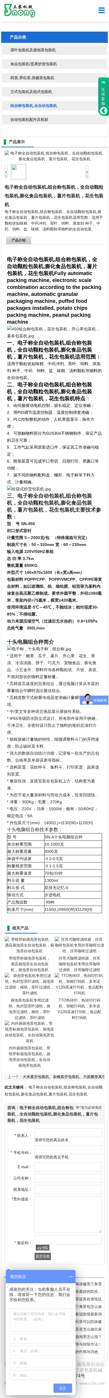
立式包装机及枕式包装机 (31, 92)
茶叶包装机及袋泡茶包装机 (33, 50)
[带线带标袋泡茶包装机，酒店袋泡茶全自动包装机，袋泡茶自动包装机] (30, 951)
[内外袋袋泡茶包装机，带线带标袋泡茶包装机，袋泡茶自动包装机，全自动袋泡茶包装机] (30, 1041)
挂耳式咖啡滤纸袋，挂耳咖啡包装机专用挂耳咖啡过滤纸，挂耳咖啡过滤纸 (79, 964)
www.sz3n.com (92, 1383)
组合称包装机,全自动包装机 (33, 105)
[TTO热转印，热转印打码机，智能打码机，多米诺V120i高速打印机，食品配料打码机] (80, 993)
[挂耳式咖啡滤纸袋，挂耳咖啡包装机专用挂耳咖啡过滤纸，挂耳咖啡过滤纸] (80, 951)
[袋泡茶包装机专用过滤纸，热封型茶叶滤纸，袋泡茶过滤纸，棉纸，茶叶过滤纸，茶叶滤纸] (30, 993)
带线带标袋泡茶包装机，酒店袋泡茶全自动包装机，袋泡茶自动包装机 (29, 964)
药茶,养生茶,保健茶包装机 (32, 78)
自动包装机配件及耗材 (29, 119)
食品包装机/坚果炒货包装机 (33, 64)
